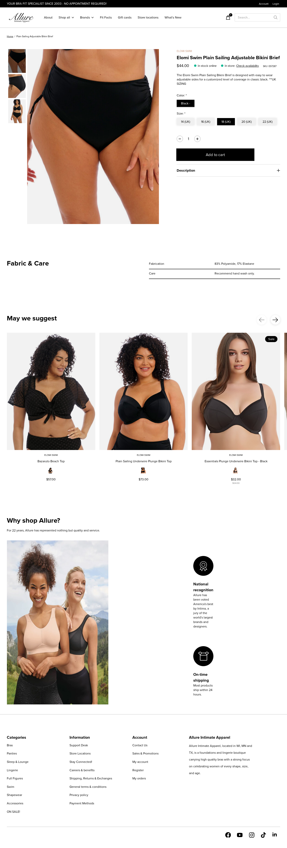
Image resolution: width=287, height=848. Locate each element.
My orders (139, 778)
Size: (181, 113)
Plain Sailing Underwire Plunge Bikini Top (144, 461)
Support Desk (79, 745)
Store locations (148, 17)
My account (140, 762)
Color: (182, 95)
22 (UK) (268, 121)
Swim (10, 786)
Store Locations (80, 753)
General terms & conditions (88, 786)
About (48, 17)
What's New (173, 17)
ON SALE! (13, 811)
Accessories (15, 803)
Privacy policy (79, 795)
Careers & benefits (82, 770)
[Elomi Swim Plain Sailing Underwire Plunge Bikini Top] (143, 391)
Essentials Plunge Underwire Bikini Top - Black (236, 461)
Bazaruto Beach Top (51, 461)
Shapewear (14, 795)
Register (138, 770)
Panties (12, 753)
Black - (185, 103)
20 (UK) (247, 121)
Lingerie (12, 770)
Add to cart (215, 155)
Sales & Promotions (145, 753)
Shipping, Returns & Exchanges (91, 778)
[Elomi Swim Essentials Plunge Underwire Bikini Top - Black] (236, 391)
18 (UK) (226, 121)
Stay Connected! (81, 762)
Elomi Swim (184, 51)
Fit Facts (106, 17)
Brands (85, 17)
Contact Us (139, 745)
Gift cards (125, 17)
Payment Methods (82, 803)
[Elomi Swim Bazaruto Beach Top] (51, 391)
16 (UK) (205, 121)
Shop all (64, 17)
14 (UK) (185, 121)
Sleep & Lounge (18, 762)
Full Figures (15, 778)
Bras (10, 745)
